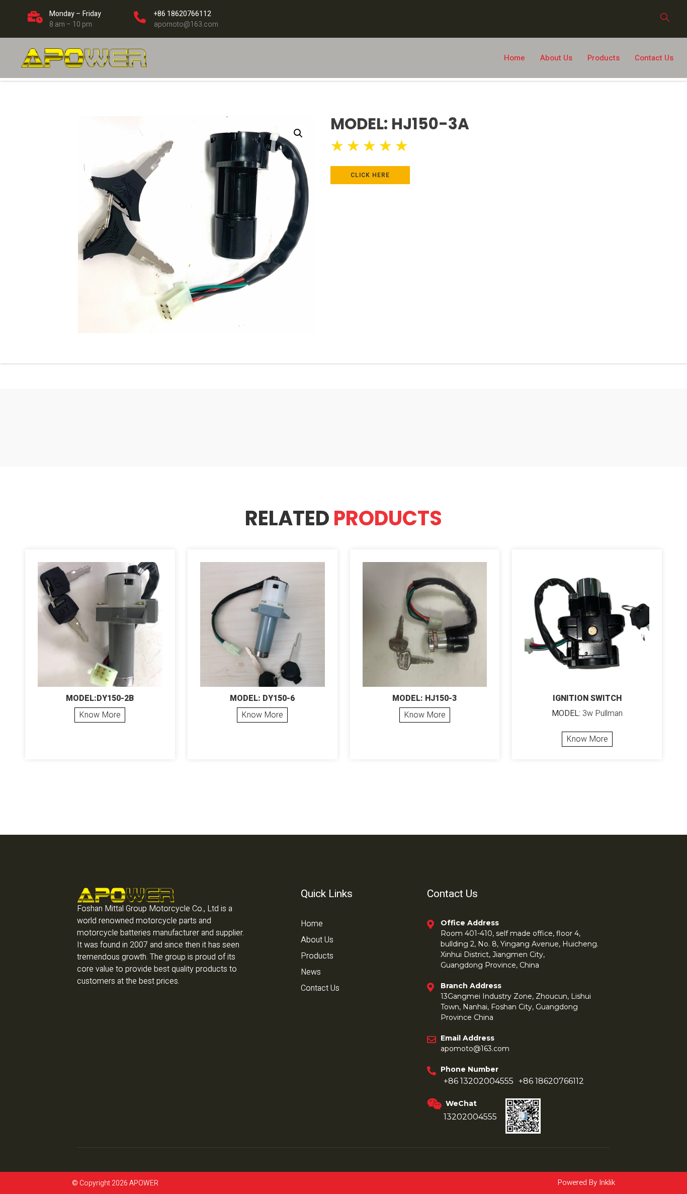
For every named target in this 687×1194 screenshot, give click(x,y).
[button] (298, 133)
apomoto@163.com (186, 24)
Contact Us (654, 57)
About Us (556, 57)
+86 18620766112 (182, 14)
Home (514, 57)
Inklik (606, 1182)
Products (603, 57)
